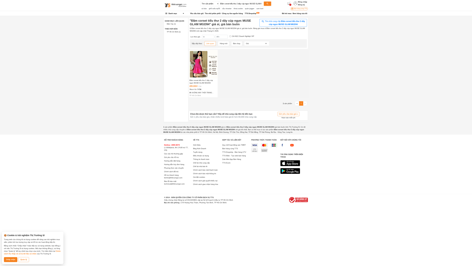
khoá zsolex (238, 8)
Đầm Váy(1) (171, 24)
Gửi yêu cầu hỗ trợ (171, 157)
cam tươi (259, 8)
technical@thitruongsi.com (174, 184)
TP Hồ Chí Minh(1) (174, 32)
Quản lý (23, 259)
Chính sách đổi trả (171, 172)
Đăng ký (301, 5)
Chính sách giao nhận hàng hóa (205, 184)
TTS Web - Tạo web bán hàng (234, 156)
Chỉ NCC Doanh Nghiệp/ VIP (243, 36)
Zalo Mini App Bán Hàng (231, 159)
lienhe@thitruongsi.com (173, 178)
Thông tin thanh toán (201, 159)
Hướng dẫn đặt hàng (172, 161)
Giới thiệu (197, 145)
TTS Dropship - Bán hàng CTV (234, 152)
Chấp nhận (10, 259)
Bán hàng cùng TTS (300, 8)
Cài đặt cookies (199, 177)
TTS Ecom (226, 163)
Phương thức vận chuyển (174, 168)
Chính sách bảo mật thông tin (204, 174)
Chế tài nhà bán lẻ (200, 166)
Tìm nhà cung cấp (284, 22)
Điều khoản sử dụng (201, 156)
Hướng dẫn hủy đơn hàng (174, 164)
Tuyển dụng (197, 152)
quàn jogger (249, 8)
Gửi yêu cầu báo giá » (288, 114)
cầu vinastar (227, 8)
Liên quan (210, 43)
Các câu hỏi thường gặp (173, 154)
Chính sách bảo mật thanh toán (205, 170)
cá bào (204, 8)
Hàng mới (223, 43)
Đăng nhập (302, 2)
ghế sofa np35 (214, 8)
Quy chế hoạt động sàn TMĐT (234, 145)
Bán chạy (236, 43)
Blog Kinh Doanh (199, 149)
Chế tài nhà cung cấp (201, 163)
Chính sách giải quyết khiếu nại (205, 181)
